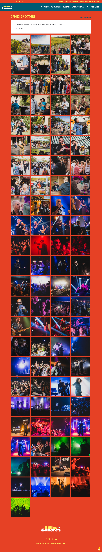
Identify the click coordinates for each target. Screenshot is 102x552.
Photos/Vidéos (84, 1)
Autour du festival (78, 7)
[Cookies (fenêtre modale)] (99, 549)
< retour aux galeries (84, 17)
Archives (96, 1)
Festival (46, 7)
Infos (87, 7)
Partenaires (95, 7)
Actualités (68, 1)
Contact (61, 1)
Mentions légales (56, 543)
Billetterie (66, 7)
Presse (91, 1)
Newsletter (75, 1)
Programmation (56, 7)
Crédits (64, 543)
